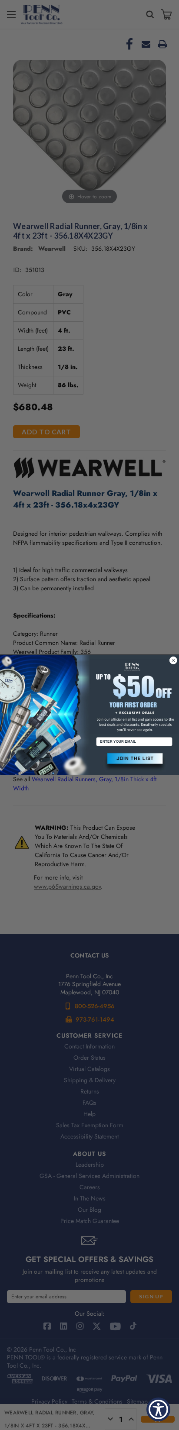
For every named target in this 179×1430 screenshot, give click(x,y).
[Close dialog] (173, 660)
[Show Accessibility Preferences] (158, 1409)
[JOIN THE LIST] (134, 762)
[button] (134, 762)
